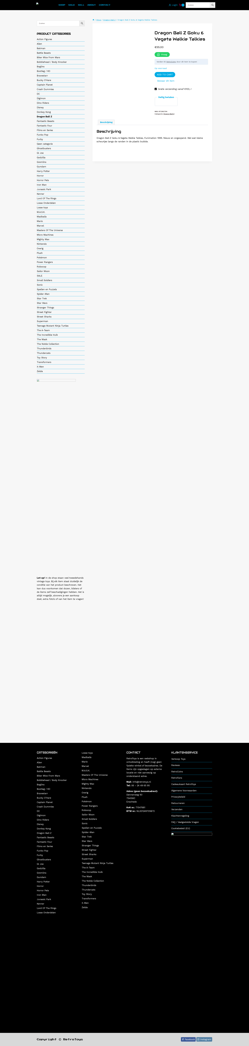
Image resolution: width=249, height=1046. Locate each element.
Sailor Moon (43, 271)
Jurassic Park (44, 189)
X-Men (40, 366)
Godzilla (41, 157)
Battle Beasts (44, 53)
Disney (40, 107)
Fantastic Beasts (45, 121)
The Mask (42, 339)
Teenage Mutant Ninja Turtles (52, 325)
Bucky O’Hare (44, 798)
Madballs (42, 216)
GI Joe (40, 153)
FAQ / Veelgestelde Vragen (185, 822)
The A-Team (43, 330)
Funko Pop (42, 134)
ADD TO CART (165, 74)
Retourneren (178, 803)
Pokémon (42, 257)
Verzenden (176, 809)
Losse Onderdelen (46, 203)
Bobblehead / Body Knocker (52, 62)
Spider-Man (43, 294)
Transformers (44, 362)
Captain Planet (45, 84)
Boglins (40, 66)
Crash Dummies (45, 89)
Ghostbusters (44, 148)
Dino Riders (43, 103)
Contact (104, 5)
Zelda (40, 371)
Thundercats (43, 353)
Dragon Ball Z (169, 114)
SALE (39, 275)
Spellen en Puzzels (47, 289)
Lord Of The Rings (46, 198)
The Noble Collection (48, 344)
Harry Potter (43, 171)
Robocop (41, 266)
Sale (71, 5)
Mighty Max (43, 239)
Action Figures (44, 39)
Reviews (175, 765)
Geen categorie (45, 144)
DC (38, 94)
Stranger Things (45, 307)
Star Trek (42, 298)
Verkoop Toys (178, 759)
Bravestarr (42, 75)
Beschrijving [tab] (106, 122)
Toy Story (42, 357)
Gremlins (41, 162)
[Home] (93, 20)
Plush (40, 253)
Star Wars (42, 303)
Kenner (40, 194)
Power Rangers (45, 262)
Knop (166, 5)
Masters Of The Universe (50, 230)
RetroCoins (171, 62)
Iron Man (42, 184)
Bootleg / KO (43, 71)
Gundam (41, 166)
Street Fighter (44, 312)
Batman (41, 48)
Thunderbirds (44, 348)
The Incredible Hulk (47, 335)
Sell (81, 5)
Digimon (41, 98)
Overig (40, 248)
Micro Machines (45, 234)
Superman (42, 321)
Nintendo (42, 244)
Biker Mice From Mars (48, 57)
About (92, 5)
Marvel (40, 225)
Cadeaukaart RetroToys (183, 784)
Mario (40, 221)
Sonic (40, 285)
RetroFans (176, 778)
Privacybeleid (178, 796)
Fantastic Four (44, 125)
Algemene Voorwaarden (184, 790)
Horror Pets (43, 180)
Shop (62, 5)
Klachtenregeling (180, 815)
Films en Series (45, 130)
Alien (39, 43)
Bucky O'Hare (44, 80)
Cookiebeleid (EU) (180, 828)
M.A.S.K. (41, 212)
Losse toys (42, 207)
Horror (40, 175)
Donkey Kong (44, 112)
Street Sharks (44, 316)
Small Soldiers (44, 280)
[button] (164, 81)
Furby (40, 139)
